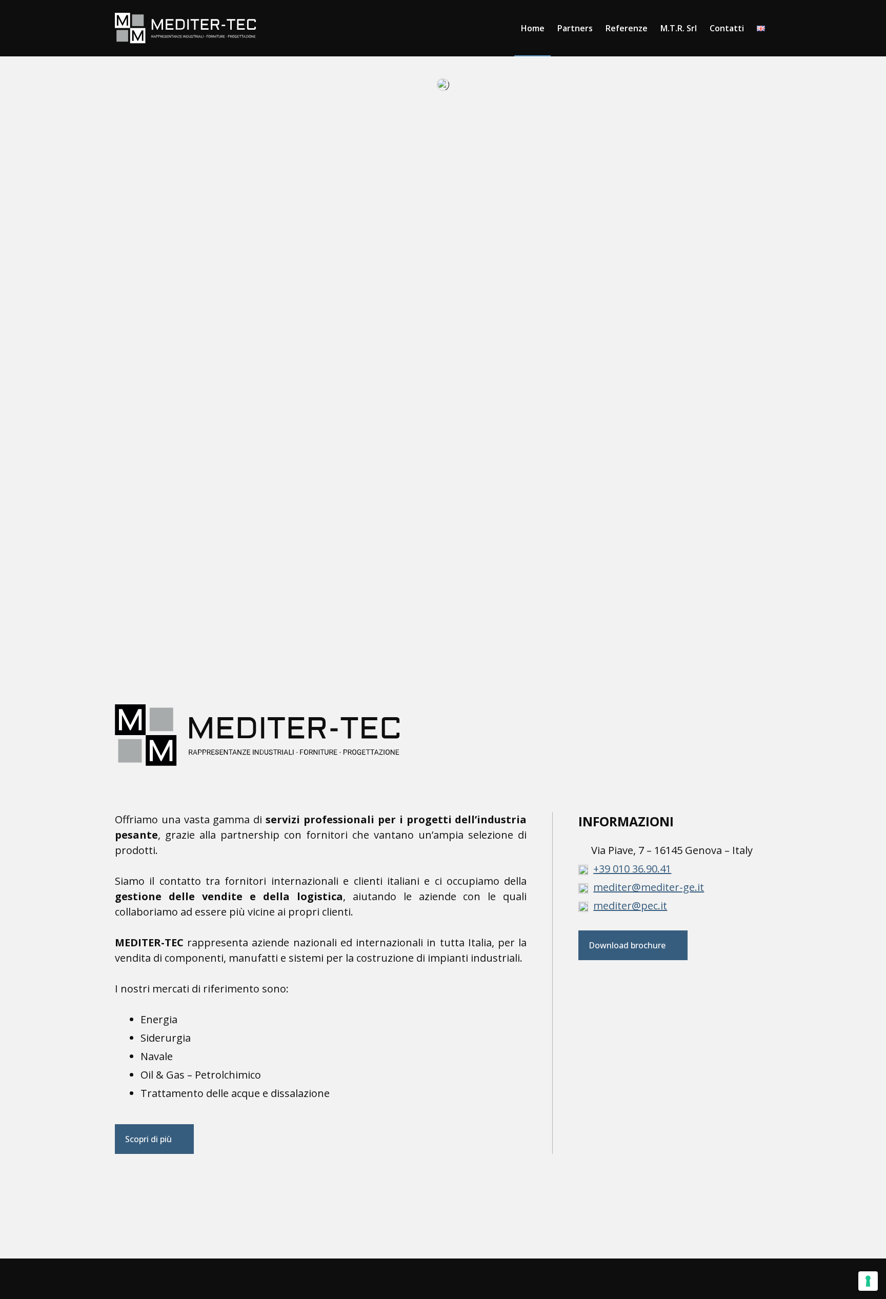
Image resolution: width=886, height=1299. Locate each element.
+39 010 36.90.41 (632, 869)
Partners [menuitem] (575, 28)
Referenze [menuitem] (627, 28)
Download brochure (627, 945)
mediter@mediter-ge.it (648, 887)
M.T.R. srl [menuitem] (678, 28)
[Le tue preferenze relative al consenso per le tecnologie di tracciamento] (868, 1281)
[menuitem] (760, 28)
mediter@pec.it (630, 905)
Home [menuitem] (533, 28)
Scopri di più (148, 1139)
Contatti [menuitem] (727, 28)
